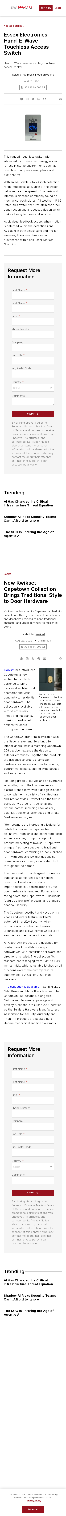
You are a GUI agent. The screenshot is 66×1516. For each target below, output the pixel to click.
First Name (19, 290)
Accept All (33, 1509)
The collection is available (21, 986)
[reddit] (38, 99)
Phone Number (21, 329)
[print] (60, 99)
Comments (18, 395)
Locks (7, 574)
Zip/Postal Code (21, 368)
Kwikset (40, 634)
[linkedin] (27, 99)
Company (17, 342)
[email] (44, 99)
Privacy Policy (34, 1500)
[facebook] (21, 99)
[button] (6, 8)
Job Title (18, 355)
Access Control (14, 26)
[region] (33, 1502)
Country (18, 382)
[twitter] (33, 99)
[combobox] (33, 388)
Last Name (19, 303)
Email (16, 316)
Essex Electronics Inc (40, 74)
